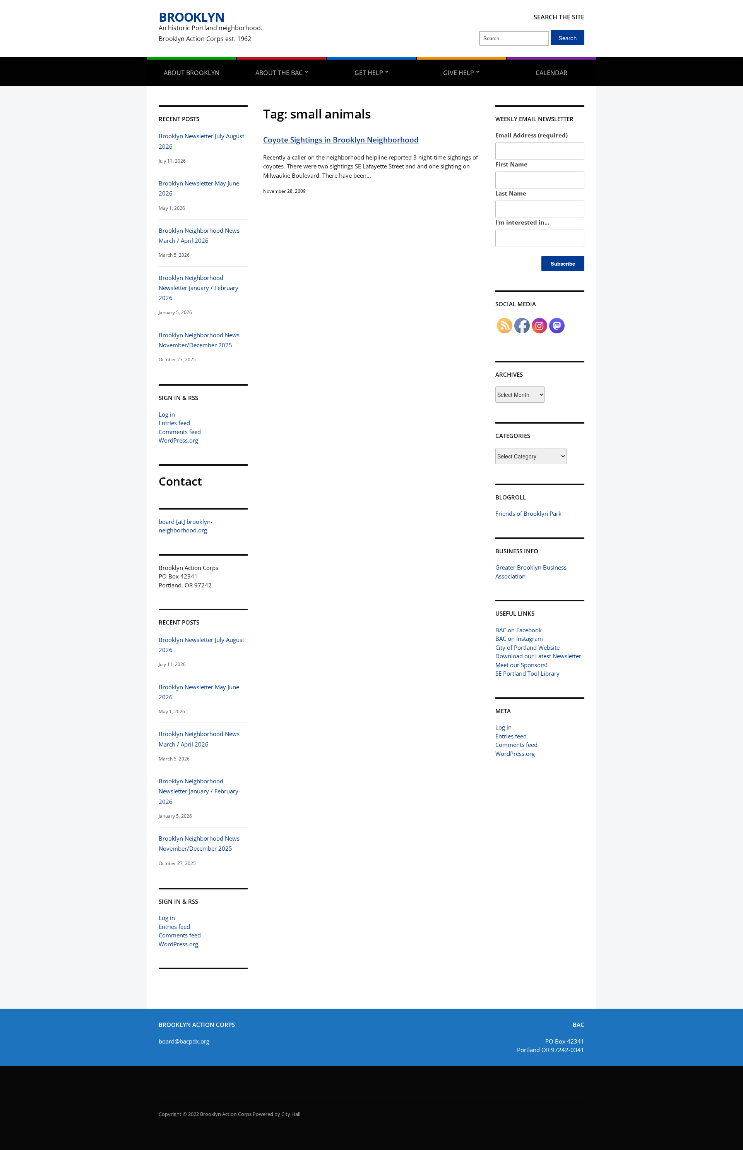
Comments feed (180, 432)
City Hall (290, 1114)
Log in (167, 414)
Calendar (551, 73)
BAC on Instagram (519, 638)
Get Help (368, 73)
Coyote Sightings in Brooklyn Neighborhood (341, 139)
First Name (511, 164)
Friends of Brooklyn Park (528, 513)
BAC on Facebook (518, 630)
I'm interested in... (522, 222)
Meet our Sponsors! (521, 665)
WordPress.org (178, 440)
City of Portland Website (527, 647)
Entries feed (174, 423)
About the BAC (279, 73)
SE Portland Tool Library (527, 673)
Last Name (510, 193)
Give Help (458, 73)
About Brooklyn (191, 73)
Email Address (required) (531, 135)
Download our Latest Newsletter (538, 656)
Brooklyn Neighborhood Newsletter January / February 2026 (198, 288)
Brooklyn (191, 17)
